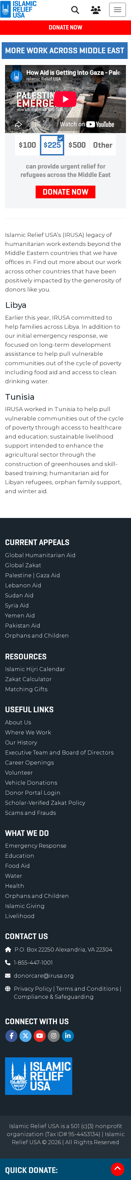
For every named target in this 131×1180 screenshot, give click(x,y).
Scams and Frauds (30, 813)
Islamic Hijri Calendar (35, 669)
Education (19, 856)
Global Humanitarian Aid (40, 555)
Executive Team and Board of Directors (59, 752)
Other (103, 145)
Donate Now (65, 27)
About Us (18, 722)
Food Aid (17, 866)
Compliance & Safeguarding (54, 997)
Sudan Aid (19, 595)
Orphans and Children (37, 636)
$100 (27, 145)
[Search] (75, 10)
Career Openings (29, 763)
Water (13, 876)
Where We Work (28, 732)
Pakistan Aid (22, 625)
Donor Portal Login (32, 793)
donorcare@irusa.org (44, 976)
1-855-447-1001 (33, 963)
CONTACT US (26, 936)
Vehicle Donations (31, 783)
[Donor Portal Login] (96, 10)
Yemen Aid (20, 615)
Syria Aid (17, 605)
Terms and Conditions (88, 989)
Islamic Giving (25, 906)
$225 (52, 145)
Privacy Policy (33, 989)
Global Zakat (23, 565)
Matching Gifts (26, 689)
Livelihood (20, 916)
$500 (77, 145)
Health (14, 886)
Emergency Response (36, 846)
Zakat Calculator (28, 679)
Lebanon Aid (23, 585)
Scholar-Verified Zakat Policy (45, 803)
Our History (21, 742)
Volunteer (19, 773)
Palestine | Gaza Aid (32, 575)
